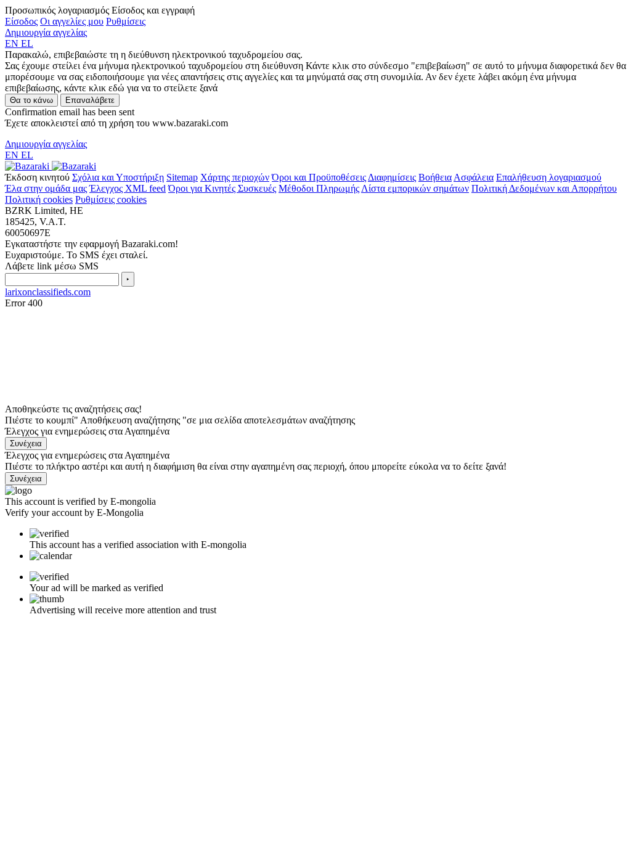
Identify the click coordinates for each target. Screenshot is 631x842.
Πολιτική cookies (39, 199)
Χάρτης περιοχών (234, 177)
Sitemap (182, 177)
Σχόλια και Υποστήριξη (118, 177)
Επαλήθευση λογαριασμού (548, 177)
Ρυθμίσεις (125, 21)
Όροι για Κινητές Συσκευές (222, 188)
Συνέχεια (26, 443)
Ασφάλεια (474, 177)
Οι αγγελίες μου (72, 21)
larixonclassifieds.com (48, 292)
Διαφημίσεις (392, 177)
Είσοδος (21, 21)
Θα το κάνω (31, 100)
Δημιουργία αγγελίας (46, 32)
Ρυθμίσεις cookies (111, 199)
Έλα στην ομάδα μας (46, 188)
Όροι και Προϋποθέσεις (319, 177)
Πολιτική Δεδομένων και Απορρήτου (544, 188)
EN (13, 43)
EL (27, 43)
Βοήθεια (435, 177)
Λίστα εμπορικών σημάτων (415, 188)
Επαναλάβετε (90, 100)
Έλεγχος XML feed (127, 188)
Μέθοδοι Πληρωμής (319, 188)
